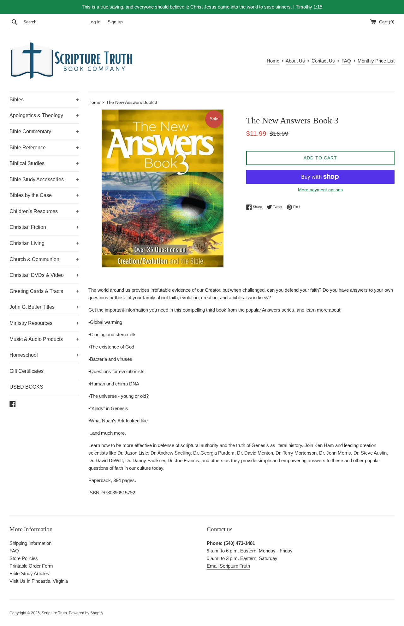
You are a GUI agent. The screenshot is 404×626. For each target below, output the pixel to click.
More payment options (320, 189)
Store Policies (23, 558)
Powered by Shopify (86, 613)
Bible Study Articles (29, 573)
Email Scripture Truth (228, 566)
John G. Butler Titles (44, 307)
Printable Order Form (31, 566)
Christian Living (44, 243)
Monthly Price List (376, 60)
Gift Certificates (26, 371)
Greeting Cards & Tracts (44, 291)
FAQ (346, 60)
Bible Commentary (44, 131)
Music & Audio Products (44, 339)
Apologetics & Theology (44, 115)
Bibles (44, 99)
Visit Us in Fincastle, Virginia (38, 581)
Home (273, 60)
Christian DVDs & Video (44, 275)
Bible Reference (44, 147)
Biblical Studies (44, 163)
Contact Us (323, 60)
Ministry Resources (44, 323)
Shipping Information (30, 543)
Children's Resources (44, 211)
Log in (94, 22)
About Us (295, 60)
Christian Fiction (44, 227)
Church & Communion (44, 259)
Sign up (115, 22)
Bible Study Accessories (44, 179)
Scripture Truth (54, 613)
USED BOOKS (26, 387)
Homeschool (44, 355)
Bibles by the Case (44, 195)
